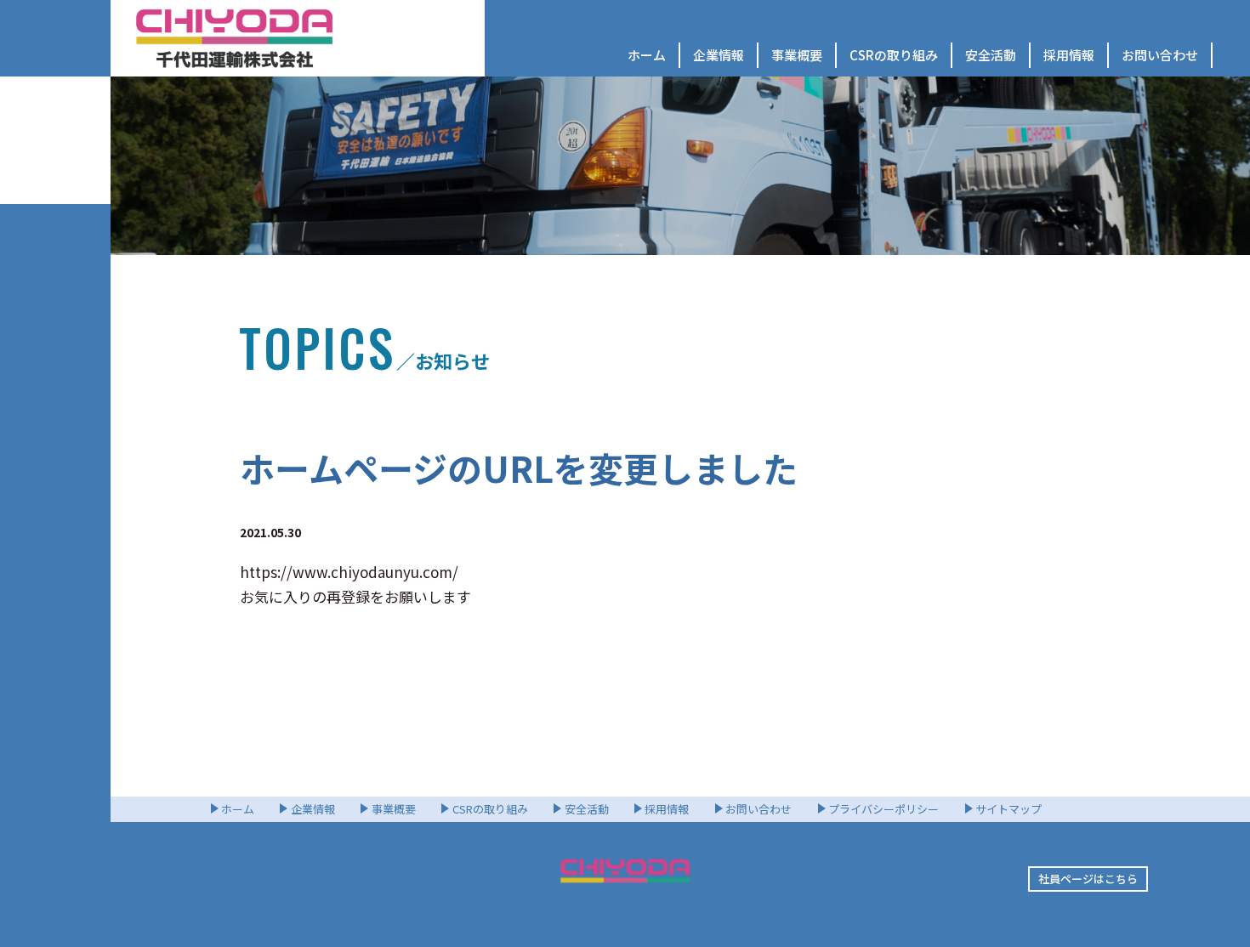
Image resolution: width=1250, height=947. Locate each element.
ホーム (647, 55)
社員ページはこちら (1088, 878)
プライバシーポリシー (883, 809)
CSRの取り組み (893, 55)
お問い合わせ (1160, 55)
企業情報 (718, 55)
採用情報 (1068, 55)
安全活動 (990, 55)
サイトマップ (1008, 809)
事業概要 (796, 55)
